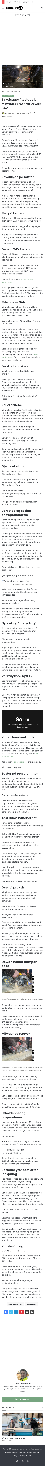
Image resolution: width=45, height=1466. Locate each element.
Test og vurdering (14, 91)
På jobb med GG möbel (13, 1438)
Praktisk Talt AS (25, 1456)
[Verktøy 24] (14, 7)
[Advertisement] (22, 41)
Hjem (5, 91)
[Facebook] (6, 1312)
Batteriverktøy (16, 1304)
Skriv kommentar (22, 1399)
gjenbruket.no (19, 762)
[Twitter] (11, 1312)
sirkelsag (32, 1304)
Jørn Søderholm (9, 113)
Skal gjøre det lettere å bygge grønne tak (20, 2)
